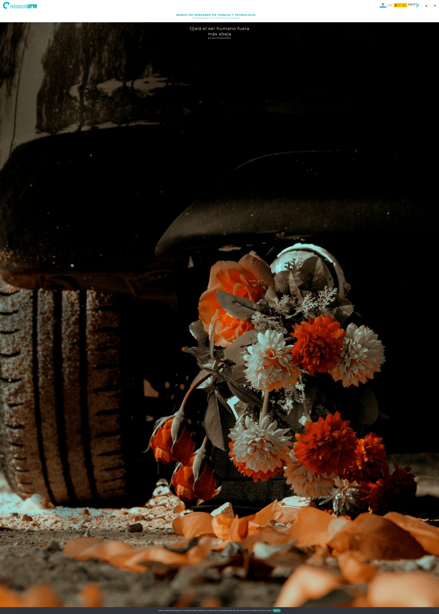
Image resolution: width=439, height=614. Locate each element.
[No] (436, 610)
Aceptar (277, 610)
